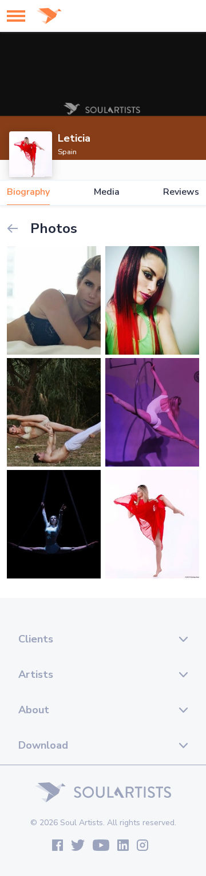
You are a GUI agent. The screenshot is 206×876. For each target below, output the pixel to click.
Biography (28, 192)
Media (107, 192)
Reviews (181, 192)
